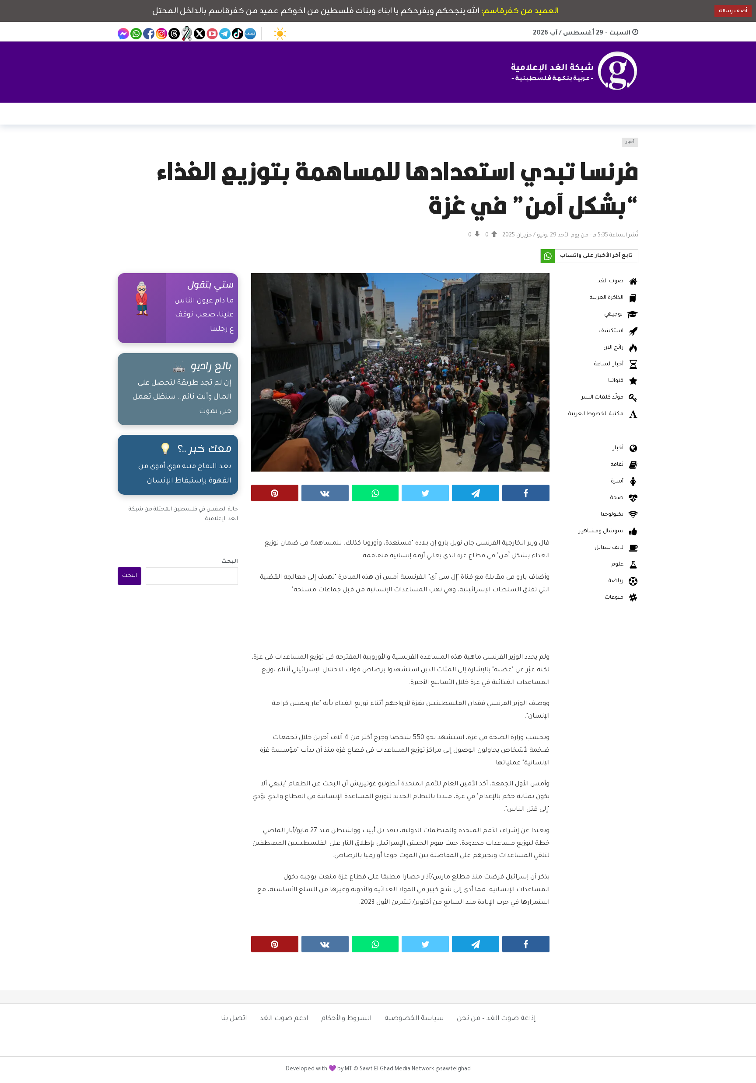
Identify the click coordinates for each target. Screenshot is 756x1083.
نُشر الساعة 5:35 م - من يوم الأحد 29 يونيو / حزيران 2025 (570, 236)
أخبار (630, 142)
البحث (229, 562)
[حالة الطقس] (280, 33)
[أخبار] (129, 147)
